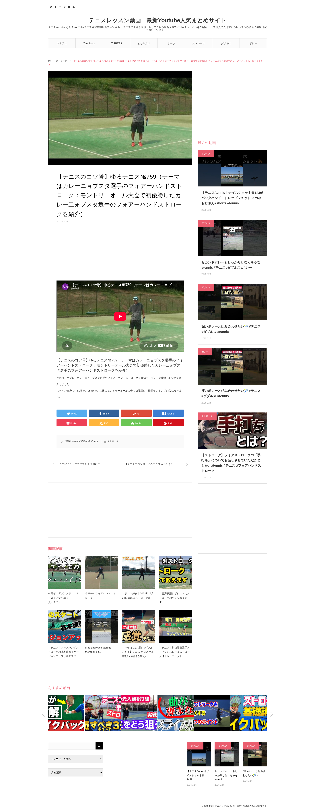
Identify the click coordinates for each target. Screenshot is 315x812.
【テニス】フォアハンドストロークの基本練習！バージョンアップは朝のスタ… (63, 652)
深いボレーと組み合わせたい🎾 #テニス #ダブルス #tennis (231, 329)
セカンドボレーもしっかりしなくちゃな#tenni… (226, 775)
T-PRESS (116, 43)
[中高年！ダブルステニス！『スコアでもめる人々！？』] (64, 572)
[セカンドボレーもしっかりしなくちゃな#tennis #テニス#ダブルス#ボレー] (227, 754)
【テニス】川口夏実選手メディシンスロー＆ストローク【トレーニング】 (174, 652)
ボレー (253, 43)
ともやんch (143, 43)
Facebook (55, 6)
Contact (68, 6)
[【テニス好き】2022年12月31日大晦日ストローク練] (138, 572)
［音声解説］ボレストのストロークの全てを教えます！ (174, 598)
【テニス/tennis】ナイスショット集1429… (198, 775)
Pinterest (64, 6)
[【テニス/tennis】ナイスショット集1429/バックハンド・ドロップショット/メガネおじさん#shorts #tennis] (199, 754)
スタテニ (62, 43)
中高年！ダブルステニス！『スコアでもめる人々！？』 (63, 598)
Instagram (59, 6)
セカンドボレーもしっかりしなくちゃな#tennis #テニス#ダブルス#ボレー (230, 264)
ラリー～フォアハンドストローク (100, 595)
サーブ (171, 43)
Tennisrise (89, 43)
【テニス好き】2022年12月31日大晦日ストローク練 (138, 595)
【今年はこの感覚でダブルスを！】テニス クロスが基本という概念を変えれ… (137, 652)
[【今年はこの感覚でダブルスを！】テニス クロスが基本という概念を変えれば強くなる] (138, 626)
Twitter (50, 6)
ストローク (198, 43)
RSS (73, 6)
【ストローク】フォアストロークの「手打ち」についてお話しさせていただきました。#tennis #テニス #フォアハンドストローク (231, 463)
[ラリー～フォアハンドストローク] (101, 572)
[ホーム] (49, 60)
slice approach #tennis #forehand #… (98, 649)
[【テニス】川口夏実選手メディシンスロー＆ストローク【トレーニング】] (175, 626)
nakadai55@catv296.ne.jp (85, 441)
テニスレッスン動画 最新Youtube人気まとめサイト (157, 20)
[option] (66, 713)
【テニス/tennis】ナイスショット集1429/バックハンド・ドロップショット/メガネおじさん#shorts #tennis (232, 198)
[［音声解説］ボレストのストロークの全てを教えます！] (175, 572)
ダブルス (226, 43)
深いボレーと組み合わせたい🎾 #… (254, 773)
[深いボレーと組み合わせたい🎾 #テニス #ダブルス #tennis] (255, 754)
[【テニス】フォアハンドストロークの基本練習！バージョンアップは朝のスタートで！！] (64, 626)
